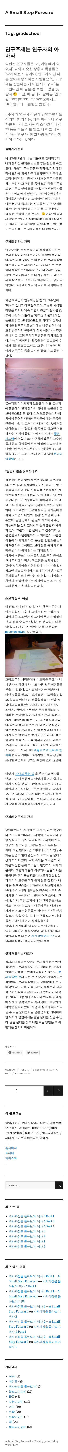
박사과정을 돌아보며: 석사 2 (27, 1246)
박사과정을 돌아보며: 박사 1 (27, 1241)
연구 (27, 1069)
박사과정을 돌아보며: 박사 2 (27, 1236)
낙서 (12, 1376)
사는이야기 (16, 1401)
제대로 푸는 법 (24, 773)
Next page (58, 1095)
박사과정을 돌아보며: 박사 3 (27, 1231)
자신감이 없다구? (42, 936)
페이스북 (11, 1158)
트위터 (9, 1153)
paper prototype (15, 632)
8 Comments (22, 1073)
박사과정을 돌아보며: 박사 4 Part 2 (32, 1221)
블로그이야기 (17, 1391)
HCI (22, 1069)
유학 (12, 1411)
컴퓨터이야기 (17, 1427)
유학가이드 (16, 1417)
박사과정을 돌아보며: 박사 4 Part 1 (31, 1226)
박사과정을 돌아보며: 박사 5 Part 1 (31, 1216)
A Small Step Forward (29, 12)
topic (8, 1073)
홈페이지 (11, 1148)
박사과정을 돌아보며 (22, 1386)
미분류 (13, 1381)
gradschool (39, 1069)
